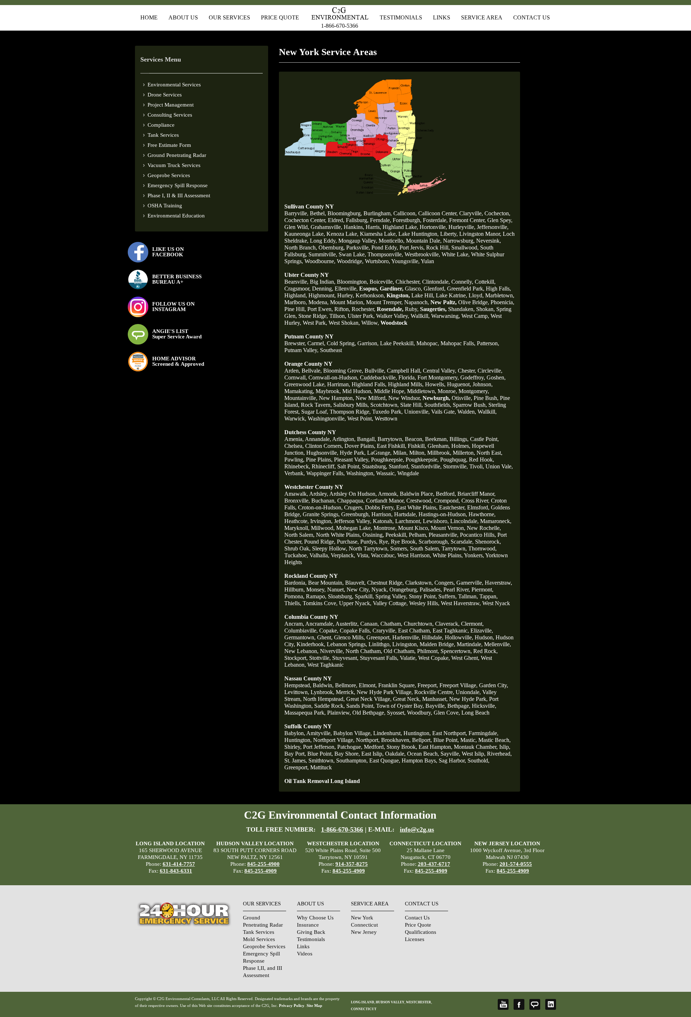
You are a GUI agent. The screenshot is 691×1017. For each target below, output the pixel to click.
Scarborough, (434, 542)
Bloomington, (352, 282)
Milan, (400, 453)
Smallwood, (465, 247)
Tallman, (468, 596)
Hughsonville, (322, 453)
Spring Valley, (391, 596)
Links (441, 17)
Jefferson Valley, (352, 521)
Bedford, (446, 494)
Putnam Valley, (301, 350)
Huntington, (417, 733)
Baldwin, (323, 685)
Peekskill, (396, 535)
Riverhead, (499, 754)
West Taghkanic (325, 665)
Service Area (481, 17)
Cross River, (475, 501)
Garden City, (493, 685)
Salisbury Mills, (351, 405)
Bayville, (435, 706)
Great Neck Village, (369, 699)
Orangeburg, (403, 589)
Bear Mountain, (326, 583)
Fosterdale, (435, 220)
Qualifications (420, 932)
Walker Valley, (392, 316)
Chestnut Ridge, (385, 583)
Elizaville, (481, 630)
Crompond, (447, 501)
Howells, (435, 384)
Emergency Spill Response (178, 185)
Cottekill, (485, 282)
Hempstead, (297, 685)
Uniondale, (468, 692)
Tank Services (163, 135)
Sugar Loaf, (314, 412)
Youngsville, (405, 261)
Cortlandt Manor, (385, 501)
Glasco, (413, 288)
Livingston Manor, (480, 234)
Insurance (308, 925)
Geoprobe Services (169, 175)
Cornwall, (295, 377)
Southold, (478, 760)
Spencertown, (456, 651)
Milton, (417, 453)
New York (362, 918)
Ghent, (325, 637)
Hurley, (345, 295)
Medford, (374, 747)
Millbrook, (439, 453)
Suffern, (447, 596)
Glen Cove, (447, 713)
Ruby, (412, 309)
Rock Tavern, (316, 405)
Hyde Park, (353, 453)
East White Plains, (417, 507)
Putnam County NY (309, 336)
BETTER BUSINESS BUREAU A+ (177, 279)
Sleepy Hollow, (329, 548)
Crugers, (353, 507)
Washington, (360, 473)
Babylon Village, (352, 733)
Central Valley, (439, 371)
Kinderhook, (311, 644)
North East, (489, 453)
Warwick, (295, 418)
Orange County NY (308, 364)
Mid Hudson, (357, 391)
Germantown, (300, 637)
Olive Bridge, (473, 302)
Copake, (328, 630)
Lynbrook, (322, 692)
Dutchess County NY (310, 432)
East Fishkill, (391, 446)
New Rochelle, (484, 528)
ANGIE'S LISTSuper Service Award (177, 333)
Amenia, (294, 439)
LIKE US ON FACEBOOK (168, 251)
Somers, (399, 548)
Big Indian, (322, 282)
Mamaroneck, (495, 521)
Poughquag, (454, 459)
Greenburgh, (355, 514)
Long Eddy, (323, 241)
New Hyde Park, (468, 699)
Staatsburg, (374, 466)
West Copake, (434, 658)
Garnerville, (469, 583)
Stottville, (320, 658)
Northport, (368, 740)
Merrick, (345, 692)
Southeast (331, 350)
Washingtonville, (327, 418)
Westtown (386, 418)
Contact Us (531, 17)
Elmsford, (478, 507)
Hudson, (484, 637)
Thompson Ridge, (350, 412)
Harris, (373, 227)
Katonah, (383, 521)
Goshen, (496, 377)
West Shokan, (344, 323)
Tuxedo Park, (387, 412)
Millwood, (323, 528)
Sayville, (450, 754)
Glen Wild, (296, 227)
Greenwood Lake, (305, 384)
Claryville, (471, 213)
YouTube (503, 1004)
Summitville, (322, 254)
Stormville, (455, 466)
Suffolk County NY (308, 726)
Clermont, (472, 624)
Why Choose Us (315, 918)
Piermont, (482, 589)
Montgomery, (474, 391)
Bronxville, (297, 501)
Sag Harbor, (452, 760)
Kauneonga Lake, (304, 234)
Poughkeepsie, (387, 459)
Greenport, (378, 637)
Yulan (427, 261)
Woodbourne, (319, 261)
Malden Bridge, (437, 644)
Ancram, (294, 624)
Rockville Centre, (434, 692)
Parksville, (358, 247)
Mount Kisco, (413, 528)
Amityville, (319, 733)
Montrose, (385, 528)
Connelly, (462, 282)
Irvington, (321, 521)
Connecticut (364, 925)
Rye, (384, 542)
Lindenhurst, (387, 733)
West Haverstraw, (461, 603)
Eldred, (336, 220)
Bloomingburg (344, 213)
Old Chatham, (400, 651)
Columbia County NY (311, 617)
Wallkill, (420, 316)
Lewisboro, (436, 521)
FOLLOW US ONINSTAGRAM (173, 306)
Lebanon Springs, (347, 644)
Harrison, (382, 514)
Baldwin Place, (417, 494)
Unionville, (417, 412)
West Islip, (473, 754)
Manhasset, (435, 699)
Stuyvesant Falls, (379, 658)
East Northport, (449, 733)
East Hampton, (435, 747)
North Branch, (300, 247)
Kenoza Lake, (342, 234)
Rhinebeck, (297, 466)
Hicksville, (484, 706)
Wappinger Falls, (325, 473)
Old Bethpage (368, 713)
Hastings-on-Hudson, (443, 514)
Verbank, (294, 473)
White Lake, (456, 254)
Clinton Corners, (324, 446)
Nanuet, (336, 589)
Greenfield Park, (465, 288)
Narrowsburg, (459, 241)
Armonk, (388, 494)
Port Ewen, (320, 309)
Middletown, (421, 391)
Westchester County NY (313, 487)
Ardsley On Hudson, (353, 494)
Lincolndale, (464, 521)
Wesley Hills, (424, 603)
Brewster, (295, 343)
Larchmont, (408, 521)
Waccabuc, (383, 555)
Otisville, (462, 398)
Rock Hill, (438, 247)
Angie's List (534, 1004)
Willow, (370, 323)
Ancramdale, (319, 624)
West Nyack (496, 603)
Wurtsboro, (377, 261)
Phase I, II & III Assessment (179, 195)
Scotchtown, (384, 405)
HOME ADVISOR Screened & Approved (178, 361)
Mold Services (259, 939)
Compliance (161, 125)
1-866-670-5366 (339, 26)
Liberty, (449, 234)
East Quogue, (384, 760)
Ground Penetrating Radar (177, 155)
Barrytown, (390, 439)
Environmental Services (174, 84)
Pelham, (418, 535)
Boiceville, (382, 282)
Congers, (444, 583)
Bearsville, (296, 282)
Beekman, (436, 439)
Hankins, (354, 227)
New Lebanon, (301, 651)
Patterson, (488, 343)
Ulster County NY (306, 275)
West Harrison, (414, 555)
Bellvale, (312, 371)
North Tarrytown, (369, 548)
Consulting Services (170, 115)
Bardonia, (295, 583)
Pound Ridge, (319, 542)
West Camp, (475, 316)
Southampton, (352, 760)
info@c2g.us (417, 829)
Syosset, (396, 713)
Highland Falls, (369, 384)
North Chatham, (364, 651)
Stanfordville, (426, 466)
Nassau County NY (308, 678)
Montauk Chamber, (476, 747)
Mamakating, (299, 391)
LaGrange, (379, 453)
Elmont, (368, 685)
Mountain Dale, (424, 241)
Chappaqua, (351, 501)
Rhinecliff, (324, 466)
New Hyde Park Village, (385, 692)
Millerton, (464, 453)
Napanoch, (416, 302)
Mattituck (321, 767)
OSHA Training (165, 205)
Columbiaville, (301, 630)
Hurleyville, (461, 227)
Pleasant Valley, (352, 459)
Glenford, (435, 288)
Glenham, (439, 446)
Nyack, (379, 589)
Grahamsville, (326, 227)
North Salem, (299, 535)
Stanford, (399, 466)
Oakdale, (395, 754)
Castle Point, (484, 439)
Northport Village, (333, 740)
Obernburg (331, 247)
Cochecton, (497, 213)
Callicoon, (405, 213)
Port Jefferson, (319, 747)
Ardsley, (318, 494)
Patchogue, (350, 747)
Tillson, (337, 316)
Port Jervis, (412, 247)
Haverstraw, (498, 583)
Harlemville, (406, 637)
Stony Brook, (402, 747)
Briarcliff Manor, (476, 494)
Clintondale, (436, 282)
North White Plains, (338, 535)
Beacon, (414, 439)
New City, (358, 589)
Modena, (318, 302)
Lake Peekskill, (397, 343)
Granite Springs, (321, 514)
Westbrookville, (422, 254)
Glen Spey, (499, 220)
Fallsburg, (357, 220)
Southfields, (437, 405)
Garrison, (368, 343)
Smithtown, (321, 760)
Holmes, (460, 446)
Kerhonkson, (370, 295)
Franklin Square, (397, 685)
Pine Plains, (319, 459)
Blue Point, (446, 740)
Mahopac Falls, (458, 343)
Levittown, (296, 692)
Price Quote (280, 17)
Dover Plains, (359, 446)
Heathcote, (296, 521)
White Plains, (448, 555)
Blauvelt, (355, 583)
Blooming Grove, (343, 371)
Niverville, (332, 651)
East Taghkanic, (451, 630)
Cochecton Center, (305, 220)
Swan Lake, (352, 254)
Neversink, (488, 241)
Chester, (467, 371)
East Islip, (372, 754)
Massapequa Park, (305, 713)
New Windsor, (404, 398)
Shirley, (293, 747)
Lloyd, (476, 295)
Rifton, (342, 309)
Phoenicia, (502, 302)
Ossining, (373, 535)
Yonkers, (474, 555)
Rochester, (363, 309)
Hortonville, (433, 227)
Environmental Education (176, 216)
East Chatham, (414, 630)
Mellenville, (497, 644)
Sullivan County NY (309, 206)
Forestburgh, (407, 220)
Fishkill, (417, 446)
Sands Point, (360, 706)
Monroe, (447, 391)
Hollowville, (459, 637)
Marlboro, (295, 302)
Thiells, (292, 603)
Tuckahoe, (296, 555)
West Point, (360, 418)
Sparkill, (364, 596)
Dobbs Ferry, (380, 507)
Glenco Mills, (349, 637)
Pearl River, (456, 589)
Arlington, (344, 439)
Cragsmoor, (297, 288)
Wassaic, (386, 473)
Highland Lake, (400, 227)
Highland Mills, (406, 384)
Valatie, (408, 658)
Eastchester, (452, 507)
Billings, (459, 439)
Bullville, (375, 371)
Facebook (519, 1004)
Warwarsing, (445, 316)
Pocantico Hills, (478, 535)
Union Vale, (499, 466)
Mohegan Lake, (354, 528)
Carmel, (316, 343)
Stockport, (296, 658)
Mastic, (468, 740)
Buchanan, (323, 501)
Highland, (295, 295)
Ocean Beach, (423, 754)
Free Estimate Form (169, 145)
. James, (295, 760)
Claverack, (447, 624)
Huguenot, (459, 384)
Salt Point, (349, 466)
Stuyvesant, (345, 658)
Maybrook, (328, 391)
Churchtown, (419, 624)
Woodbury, (419, 713)
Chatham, (391, 624)
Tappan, (488, 596)
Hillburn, (294, 589)
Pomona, (294, 596)
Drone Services (165, 95)
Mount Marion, (347, 302)
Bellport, (422, 740)
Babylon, (294, 733)
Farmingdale (483, 733)
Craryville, (384, 630)
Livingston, (405, 644)
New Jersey (364, 932)
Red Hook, (481, 459)
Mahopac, (427, 343)
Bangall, (366, 439)
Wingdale (408, 473)
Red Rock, (485, 651)
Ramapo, (316, 596)
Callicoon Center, (438, 213)
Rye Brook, (404, 542)
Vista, (363, 555)
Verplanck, (343, 555)
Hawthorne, (482, 514)
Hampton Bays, (419, 760)
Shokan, (485, 309)
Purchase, (348, 542)
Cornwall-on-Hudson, (333, 377)
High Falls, (498, 288)
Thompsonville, (386, 254)
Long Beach (475, 713)
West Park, (315, 323)
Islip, (504, 747)
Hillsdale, (432, 637)
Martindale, (470, 644)
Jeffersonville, (493, 227)
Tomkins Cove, (320, 603)
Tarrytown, (454, 548)
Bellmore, (346, 685)
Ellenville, (346, 288)
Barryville (295, 213)
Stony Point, (423, 596)
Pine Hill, (295, 309)
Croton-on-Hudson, (320, 507)
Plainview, (339, 713)
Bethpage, (458, 706)
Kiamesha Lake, (378, 234)
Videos (304, 954)
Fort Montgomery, (438, 377)
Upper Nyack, (355, 603)
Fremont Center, (467, 220)
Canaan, (369, 624)
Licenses (414, 939)
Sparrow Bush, (470, 405)
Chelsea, (294, 446)
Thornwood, (482, 548)
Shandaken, (461, 309)
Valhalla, (319, 555)
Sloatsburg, (340, 596)
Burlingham (376, 213)
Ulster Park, (361, 316)
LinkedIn (550, 1004)
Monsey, (316, 589)
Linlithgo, (380, 644)
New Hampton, (336, 398)
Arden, (292, 371)
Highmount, (322, 295)
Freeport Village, (458, 685)
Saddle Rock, (329, 706)
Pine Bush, (486, 398)
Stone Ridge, (313, 316)
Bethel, (318, 213)
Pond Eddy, (384, 247)
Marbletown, (499, 295)
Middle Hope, (390, 391)
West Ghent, (465, 658)
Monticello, (392, 241)
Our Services (229, 17)
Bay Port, (295, 754)
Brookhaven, (396, 740)
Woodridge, (350, 261)
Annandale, (318, 439)
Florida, (407, 377)
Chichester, (408, 282)
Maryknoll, (297, 528)
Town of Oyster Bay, (400, 706)
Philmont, (428, 651)
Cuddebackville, (378, 377)
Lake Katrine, (451, 295)
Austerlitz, (347, 624)
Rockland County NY (311, 576)
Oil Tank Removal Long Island (322, 781)
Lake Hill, (422, 295)
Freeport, (427, 685)
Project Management (171, 105)
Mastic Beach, (494, 740)
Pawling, (294, 459)
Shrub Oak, (297, 548)
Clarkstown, (419, 583)
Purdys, (369, 542)
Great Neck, (407, 699)
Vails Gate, (443, 412)
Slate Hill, (411, 405)
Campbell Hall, (404, 371)
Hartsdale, (405, 514)
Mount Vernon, (448, 528)
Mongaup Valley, (357, 241)
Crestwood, (419, 501)
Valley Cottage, (390, 603)
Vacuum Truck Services (174, 165)
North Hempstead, (324, 699)
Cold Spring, (341, 343)
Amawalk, (296, 494)
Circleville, (490, 371)
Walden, (466, 412)
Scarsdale (461, 542)
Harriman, (338, 384)
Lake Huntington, (418, 234)
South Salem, (425, 548)
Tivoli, (476, 466)
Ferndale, (380, 220)
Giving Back (311, 932)
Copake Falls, (355, 630)
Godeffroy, (472, 377)
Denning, (322, 288)
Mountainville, (300, 398)
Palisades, (431, 589)
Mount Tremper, (384, 302)
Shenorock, (488, 542)
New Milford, (371, 398)
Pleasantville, (444, 535)
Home (149, 17)
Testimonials (401, 17)
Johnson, (483, 384)
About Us (183, 17)
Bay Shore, (347, 754)
